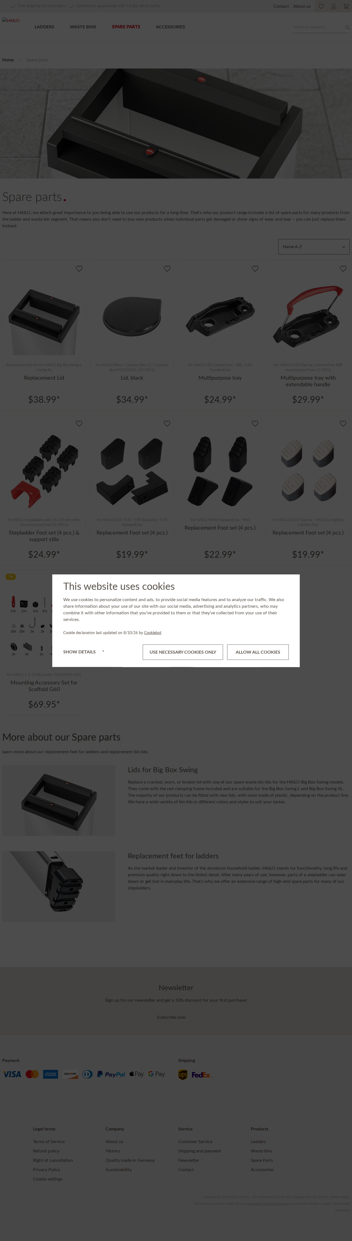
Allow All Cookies (258, 652)
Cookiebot (152, 633)
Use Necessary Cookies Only (183, 652)
